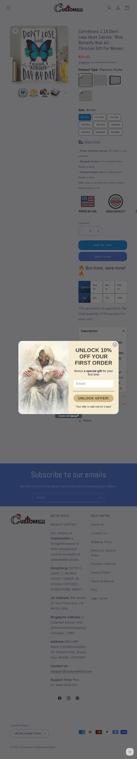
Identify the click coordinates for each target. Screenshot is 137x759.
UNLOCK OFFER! (93, 398)
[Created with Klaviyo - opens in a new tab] (68, 416)
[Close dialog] (115, 345)
